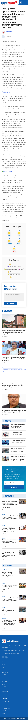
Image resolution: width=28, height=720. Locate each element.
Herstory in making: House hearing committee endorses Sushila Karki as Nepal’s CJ (13, 358)
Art (2, 703)
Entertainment (5, 672)
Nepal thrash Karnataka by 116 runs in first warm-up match (18, 426)
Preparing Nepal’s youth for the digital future (18, 441)
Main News (4, 665)
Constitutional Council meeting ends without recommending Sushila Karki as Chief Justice (14, 385)
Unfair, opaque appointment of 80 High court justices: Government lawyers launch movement (13, 332)
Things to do (5, 694)
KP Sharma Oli (14, 264)
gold (22, 269)
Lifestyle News (5, 701)
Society (3, 669)
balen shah (14, 277)
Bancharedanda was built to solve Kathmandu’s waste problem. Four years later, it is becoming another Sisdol (10, 504)
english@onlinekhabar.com (12, 653)
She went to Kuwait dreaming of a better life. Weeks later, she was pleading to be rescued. (9, 529)
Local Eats (4, 689)
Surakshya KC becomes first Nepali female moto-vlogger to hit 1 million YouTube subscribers (18, 459)
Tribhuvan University (15, 274)
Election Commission (14, 271)
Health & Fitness (6, 708)
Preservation (5, 691)
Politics (3, 667)
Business (4, 677)
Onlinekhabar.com (6, 647)
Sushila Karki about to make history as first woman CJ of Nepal (14, 411)
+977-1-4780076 (9, 650)
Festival (4, 684)
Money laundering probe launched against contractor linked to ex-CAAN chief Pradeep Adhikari (9, 623)
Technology (4, 711)
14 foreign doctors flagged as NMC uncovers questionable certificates (10, 517)
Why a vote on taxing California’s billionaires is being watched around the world (9, 554)
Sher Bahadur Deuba (11, 269)
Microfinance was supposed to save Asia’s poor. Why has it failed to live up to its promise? (10, 542)
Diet (3, 706)
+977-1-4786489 (19, 650)
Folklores (4, 686)
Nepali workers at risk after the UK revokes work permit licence (17, 450)
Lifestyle (4, 674)
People (3, 713)
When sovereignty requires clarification (17, 433)
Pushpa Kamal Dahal (14, 266)
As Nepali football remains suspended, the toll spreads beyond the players (9, 587)
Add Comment (11, 303)
